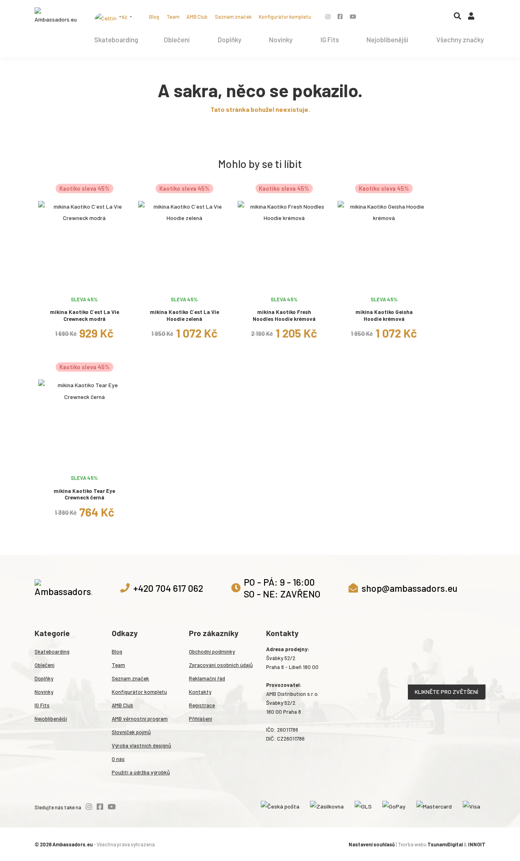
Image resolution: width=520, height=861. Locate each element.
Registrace (202, 705)
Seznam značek (233, 17)
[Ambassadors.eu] (56, 16)
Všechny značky (460, 39)
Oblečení (177, 39)
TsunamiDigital (445, 844)
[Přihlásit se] (471, 18)
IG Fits (330, 39)
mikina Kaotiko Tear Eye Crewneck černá (84, 494)
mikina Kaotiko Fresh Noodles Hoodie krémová (284, 315)
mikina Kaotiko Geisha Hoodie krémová (384, 315)
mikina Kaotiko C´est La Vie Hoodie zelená (184, 315)
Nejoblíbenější (387, 39)
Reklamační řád (207, 678)
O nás (118, 759)
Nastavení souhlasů (372, 844)
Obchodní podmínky (212, 651)
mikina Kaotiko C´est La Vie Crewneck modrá (84, 315)
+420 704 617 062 (168, 588)
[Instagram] (327, 16)
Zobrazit (84, 284)
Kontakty (200, 692)
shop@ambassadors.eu (409, 588)
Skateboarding (116, 39)
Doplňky (229, 39)
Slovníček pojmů (131, 732)
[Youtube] (353, 16)
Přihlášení (200, 718)
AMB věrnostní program (140, 718)
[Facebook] (340, 16)
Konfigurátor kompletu (285, 17)
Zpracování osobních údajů (221, 665)
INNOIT (476, 844)
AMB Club (197, 17)
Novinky (280, 39)
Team (173, 17)
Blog (154, 17)
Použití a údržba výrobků (141, 772)
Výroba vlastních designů (141, 745)
